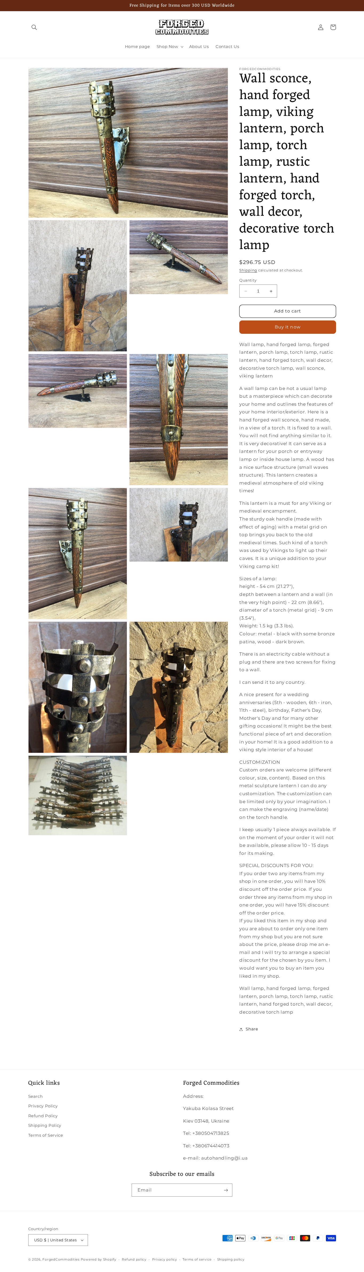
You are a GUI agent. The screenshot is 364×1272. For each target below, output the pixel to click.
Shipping (248, 270)
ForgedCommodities (61, 1259)
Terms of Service (45, 1135)
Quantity (248, 280)
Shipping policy (231, 1259)
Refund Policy (43, 1115)
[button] (34, 27)
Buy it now (288, 327)
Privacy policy (164, 1259)
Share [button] (252, 1029)
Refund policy (134, 1259)
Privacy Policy (43, 1106)
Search (35, 1096)
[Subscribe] (226, 1190)
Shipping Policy (44, 1125)
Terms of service (197, 1259)
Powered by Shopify (98, 1259)
